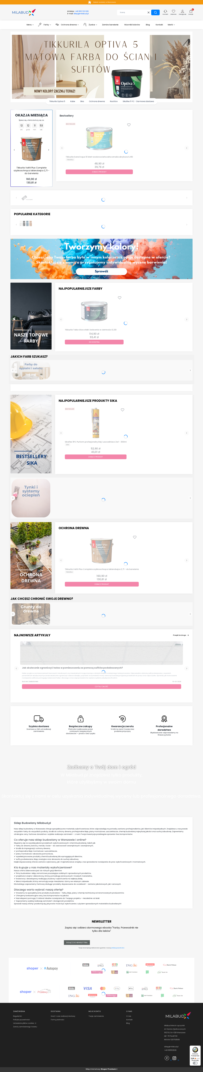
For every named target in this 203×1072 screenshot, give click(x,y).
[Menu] (199, 1047)
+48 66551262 (169, 1050)
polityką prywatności (117, 948)
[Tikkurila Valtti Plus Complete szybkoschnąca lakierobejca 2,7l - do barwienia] (31, 148)
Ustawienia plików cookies (24, 1023)
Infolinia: (78, 11)
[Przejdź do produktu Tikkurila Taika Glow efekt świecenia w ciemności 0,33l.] (94, 311)
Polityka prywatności (21, 1019)
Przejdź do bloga (179, 635)
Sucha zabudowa (30, 681)
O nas (128, 1016)
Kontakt (129, 1019)
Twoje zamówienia (96, 1016)
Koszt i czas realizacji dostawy (63, 1016)
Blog (128, 1023)
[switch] (195, 1063)
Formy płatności (57, 1019)
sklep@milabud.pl (171, 1046)
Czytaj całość (101, 686)
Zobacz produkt (99, 172)
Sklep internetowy (101, 1069)
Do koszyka (94, 342)
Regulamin (17, 1016)
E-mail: (78, 13)
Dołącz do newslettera (76, 942)
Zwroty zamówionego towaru (25, 1027)
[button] (155, 12)
